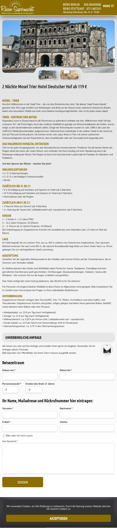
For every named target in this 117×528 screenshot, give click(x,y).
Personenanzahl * (11, 383)
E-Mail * (6, 422)
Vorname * (7, 408)
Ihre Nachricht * (10, 441)
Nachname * (66, 408)
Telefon (63, 422)
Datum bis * (66, 370)
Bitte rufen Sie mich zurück (19, 435)
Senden (23, 482)
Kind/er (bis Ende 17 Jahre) (40, 383)
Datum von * (8, 370)
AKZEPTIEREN (58, 518)
